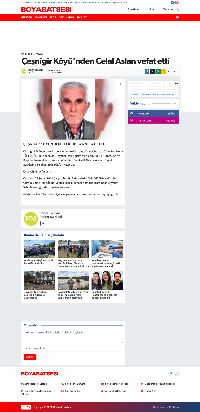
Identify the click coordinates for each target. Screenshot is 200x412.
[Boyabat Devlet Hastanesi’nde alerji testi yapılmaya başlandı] (107, 248)
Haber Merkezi (51, 217)
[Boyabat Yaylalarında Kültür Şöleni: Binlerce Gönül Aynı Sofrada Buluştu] (73, 248)
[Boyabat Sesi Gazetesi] (46, 9)
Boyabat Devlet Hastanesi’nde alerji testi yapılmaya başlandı (106, 263)
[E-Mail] (42, 223)
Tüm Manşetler (72, 391)
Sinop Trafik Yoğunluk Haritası (160, 383)
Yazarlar (168, 9)
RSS (27, 407)
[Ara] (177, 9)
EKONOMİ (41, 17)
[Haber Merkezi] (31, 218)
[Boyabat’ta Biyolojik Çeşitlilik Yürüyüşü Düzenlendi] (39, 280)
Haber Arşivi (151, 391)
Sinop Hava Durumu (75, 383)
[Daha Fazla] (163, 71)
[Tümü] (174, 103)
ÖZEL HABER (66, 17)
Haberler (26, 54)
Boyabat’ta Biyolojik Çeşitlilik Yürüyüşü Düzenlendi (35, 294)
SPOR (52, 17)
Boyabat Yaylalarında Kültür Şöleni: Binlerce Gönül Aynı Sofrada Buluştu (73, 263)
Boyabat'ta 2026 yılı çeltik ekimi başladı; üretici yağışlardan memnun (73, 294)
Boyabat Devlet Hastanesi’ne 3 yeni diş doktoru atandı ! (104, 294)
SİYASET (82, 17)
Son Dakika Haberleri (115, 391)
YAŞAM (39, 54)
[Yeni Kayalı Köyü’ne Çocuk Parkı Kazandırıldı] (39, 248)
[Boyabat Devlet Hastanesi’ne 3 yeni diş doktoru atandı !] (107, 280)
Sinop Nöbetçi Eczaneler (37, 383)
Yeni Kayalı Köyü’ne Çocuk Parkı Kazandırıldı (38, 262)
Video (152, 9)
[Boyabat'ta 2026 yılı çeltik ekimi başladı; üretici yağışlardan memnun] (73, 280)
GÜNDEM (26, 17)
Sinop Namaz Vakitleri (116, 383)
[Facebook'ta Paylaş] (147, 71)
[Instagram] (176, 373)
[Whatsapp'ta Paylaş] (158, 71)
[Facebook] (171, 373)
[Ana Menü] (177, 17)
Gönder (30, 357)
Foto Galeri (134, 9)
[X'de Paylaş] (152, 71)
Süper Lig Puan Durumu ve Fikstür (36, 393)
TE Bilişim (174, 407)
